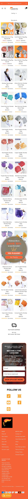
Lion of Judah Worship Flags (20, 267)
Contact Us (18, 434)
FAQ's (16, 441)
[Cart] (25, 8)
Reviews (4, 439)
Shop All (4, 434)
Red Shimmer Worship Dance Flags (20, 176)
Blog (16, 444)
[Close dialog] (25, 238)
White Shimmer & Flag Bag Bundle (7, 37)
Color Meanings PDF (20, 439)
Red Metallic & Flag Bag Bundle (7, 60)
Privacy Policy (18, 452)
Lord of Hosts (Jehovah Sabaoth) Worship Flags (21, 290)
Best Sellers (5, 436)
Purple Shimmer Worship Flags (7, 176)
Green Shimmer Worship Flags (7, 107)
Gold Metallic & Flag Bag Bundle (21, 37)
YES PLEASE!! (14, 253)
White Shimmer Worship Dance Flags (21, 84)
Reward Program (19, 454)
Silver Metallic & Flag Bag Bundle (21, 60)
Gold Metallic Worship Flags (7, 130)
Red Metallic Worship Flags (7, 153)
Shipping (4, 444)
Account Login (5, 449)
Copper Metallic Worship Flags (21, 153)
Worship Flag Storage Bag (7, 84)
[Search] (5, 8)
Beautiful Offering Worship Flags (7, 199)
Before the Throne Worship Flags (7, 267)
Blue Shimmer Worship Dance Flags (21, 107)
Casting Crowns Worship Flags (21, 222)
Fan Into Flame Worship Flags (7, 290)
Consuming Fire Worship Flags (21, 313)
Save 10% (4, 441)
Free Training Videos (20, 447)
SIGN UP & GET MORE (14, 380)
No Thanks (14, 257)
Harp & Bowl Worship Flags (7, 313)
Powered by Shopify (20, 486)
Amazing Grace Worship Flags (21, 199)
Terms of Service (19, 449)
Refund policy (5, 447)
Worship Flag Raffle (20, 436)
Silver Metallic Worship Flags (20, 130)
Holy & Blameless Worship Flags (7, 222)
